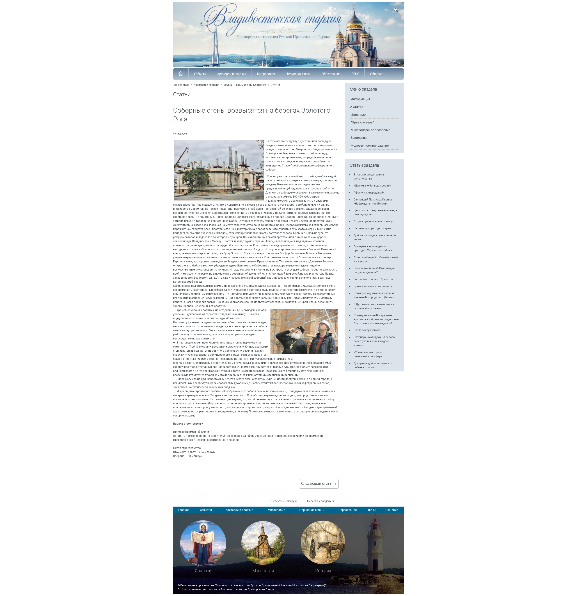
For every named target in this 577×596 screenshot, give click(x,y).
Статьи (275, 84)
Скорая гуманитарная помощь (374, 221)
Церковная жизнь (298, 73)
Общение (376, 73)
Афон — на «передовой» (369, 192)
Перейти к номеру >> (284, 501)
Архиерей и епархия (231, 73)
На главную (181, 84)
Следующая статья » (318, 484)
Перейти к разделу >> (320, 501)
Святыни (203, 570)
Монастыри (263, 570)
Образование (331, 73)
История (323, 570)
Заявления (359, 138)
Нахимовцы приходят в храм (372, 228)
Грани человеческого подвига (373, 286)
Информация (360, 99)
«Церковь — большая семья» (372, 185)
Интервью (358, 115)
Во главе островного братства (373, 279)
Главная (183, 510)
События (200, 73)
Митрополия (266, 73)
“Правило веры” (362, 122)
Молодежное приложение (370, 146)
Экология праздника (367, 330)
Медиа (228, 84)
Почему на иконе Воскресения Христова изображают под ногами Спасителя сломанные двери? (376, 319)
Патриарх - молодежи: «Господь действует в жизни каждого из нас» (374, 341)
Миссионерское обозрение (370, 130)
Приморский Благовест (251, 84)
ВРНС (355, 73)
